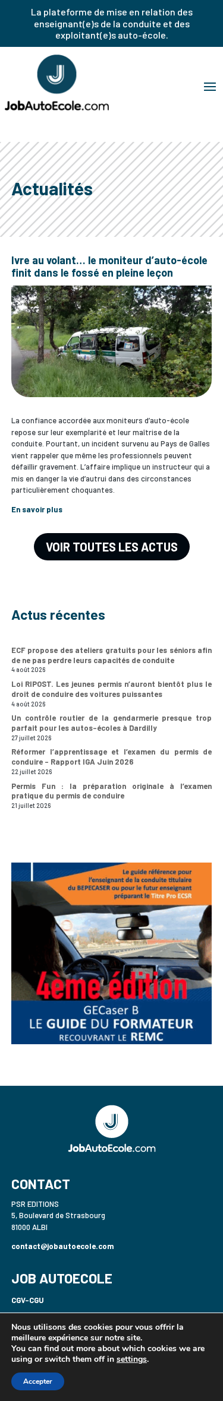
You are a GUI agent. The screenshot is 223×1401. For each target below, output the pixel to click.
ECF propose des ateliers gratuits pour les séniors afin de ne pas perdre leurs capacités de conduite (111, 655)
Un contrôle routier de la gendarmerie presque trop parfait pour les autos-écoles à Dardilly (111, 723)
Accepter (37, 1381)
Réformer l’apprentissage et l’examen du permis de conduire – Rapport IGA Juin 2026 (111, 756)
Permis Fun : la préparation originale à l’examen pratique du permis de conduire (111, 791)
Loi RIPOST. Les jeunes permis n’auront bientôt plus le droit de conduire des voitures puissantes (111, 689)
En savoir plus (36, 509)
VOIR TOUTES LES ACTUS (112, 547)
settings (132, 1359)
